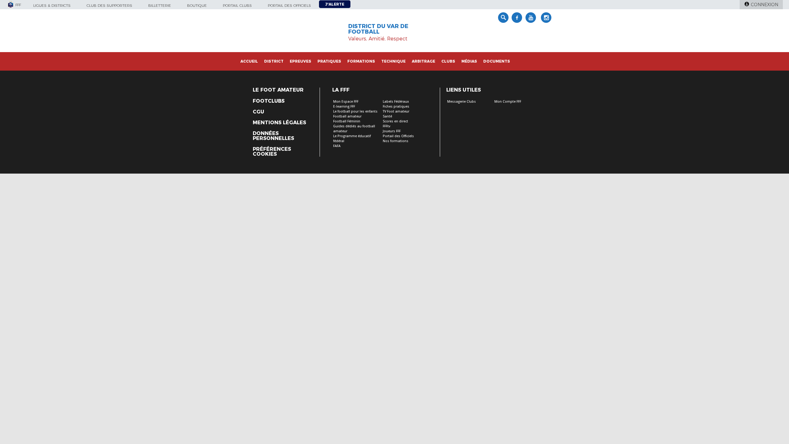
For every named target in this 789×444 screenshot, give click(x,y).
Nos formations (395, 141)
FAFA (337, 146)
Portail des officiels (289, 5)
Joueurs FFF (392, 131)
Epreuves (300, 61)
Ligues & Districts (52, 5)
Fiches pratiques (396, 107)
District (274, 61)
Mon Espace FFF (345, 102)
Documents (496, 61)
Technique (393, 61)
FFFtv (386, 126)
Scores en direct (395, 121)
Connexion (764, 4)
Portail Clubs (237, 5)
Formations (361, 61)
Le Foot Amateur (278, 90)
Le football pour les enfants (355, 111)
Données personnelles (273, 136)
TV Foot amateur (396, 111)
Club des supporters (109, 5)
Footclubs (268, 101)
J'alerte (334, 4)
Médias (469, 61)
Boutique (197, 5)
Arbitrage (423, 61)
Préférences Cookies (272, 152)
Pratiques (329, 61)
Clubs (448, 61)
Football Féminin (346, 121)
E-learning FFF (344, 107)
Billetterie (159, 5)
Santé (387, 116)
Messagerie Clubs (461, 102)
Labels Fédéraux (396, 102)
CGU (258, 111)
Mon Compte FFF (507, 102)
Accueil (249, 61)
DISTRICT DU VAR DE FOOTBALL (378, 29)
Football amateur (347, 116)
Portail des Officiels (398, 136)
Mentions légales (279, 122)
